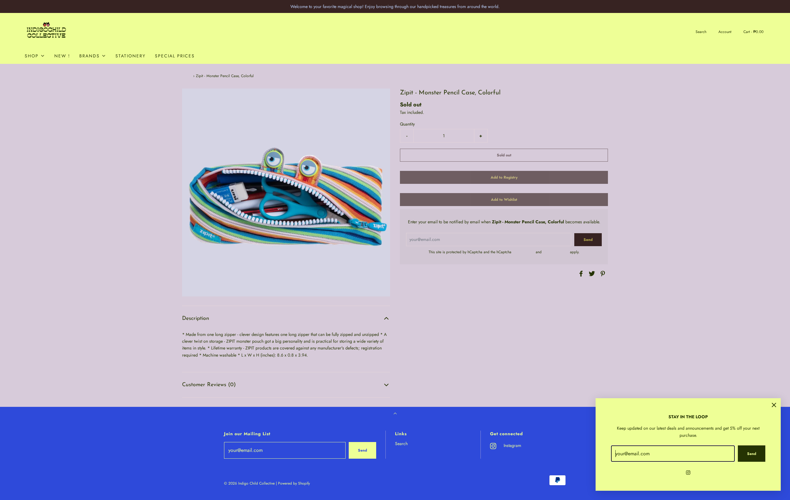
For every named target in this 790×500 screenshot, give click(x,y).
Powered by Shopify (294, 483)
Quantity (407, 124)
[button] (286, 318)
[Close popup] (774, 405)
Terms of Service (556, 252)
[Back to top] (395, 414)
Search (401, 443)
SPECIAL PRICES (175, 56)
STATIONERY (130, 56)
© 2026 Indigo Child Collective (249, 483)
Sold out (504, 155)
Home (187, 76)
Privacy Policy (523, 252)
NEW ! (62, 56)
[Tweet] (591, 273)
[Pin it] (601, 273)
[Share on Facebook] (580, 273)
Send (362, 450)
